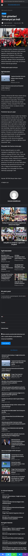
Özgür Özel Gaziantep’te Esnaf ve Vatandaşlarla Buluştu (18, 470)
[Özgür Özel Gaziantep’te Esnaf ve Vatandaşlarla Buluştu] (6, 471)
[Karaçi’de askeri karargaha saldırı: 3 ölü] (6, 464)
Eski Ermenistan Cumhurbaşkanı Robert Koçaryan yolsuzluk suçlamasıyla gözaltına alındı (18, 443)
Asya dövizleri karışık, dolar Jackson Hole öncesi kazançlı (7, 267)
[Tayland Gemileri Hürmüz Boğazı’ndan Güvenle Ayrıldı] (5, 78)
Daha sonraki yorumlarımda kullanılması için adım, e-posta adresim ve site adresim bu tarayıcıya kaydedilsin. (13, 336)
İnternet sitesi (4, 328)
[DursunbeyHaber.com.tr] (14, 5)
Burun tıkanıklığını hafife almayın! (11, 450)
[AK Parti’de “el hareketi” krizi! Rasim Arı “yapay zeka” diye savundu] (6, 479)
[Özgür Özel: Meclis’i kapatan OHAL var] (6, 376)
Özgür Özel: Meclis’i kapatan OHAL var (16, 375)
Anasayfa (5, 10)
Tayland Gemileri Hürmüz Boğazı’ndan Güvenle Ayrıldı (18, 78)
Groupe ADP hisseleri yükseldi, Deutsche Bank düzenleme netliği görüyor (7, 276)
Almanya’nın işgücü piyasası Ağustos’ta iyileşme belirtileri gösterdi (13, 393)
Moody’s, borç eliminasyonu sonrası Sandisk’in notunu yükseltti (7, 258)
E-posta (3, 322)
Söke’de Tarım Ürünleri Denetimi (19, 282)
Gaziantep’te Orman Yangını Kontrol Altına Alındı (17, 456)
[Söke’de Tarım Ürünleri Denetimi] (21, 277)
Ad (2, 316)
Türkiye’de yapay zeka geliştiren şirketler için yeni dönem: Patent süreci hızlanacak (13, 388)
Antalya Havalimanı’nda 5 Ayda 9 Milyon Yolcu (20, 257)
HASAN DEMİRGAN (8, 23)
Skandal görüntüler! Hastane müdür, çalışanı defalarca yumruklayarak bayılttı (13, 423)
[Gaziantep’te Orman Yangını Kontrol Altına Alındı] (6, 457)
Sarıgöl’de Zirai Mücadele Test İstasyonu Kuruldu (20, 266)
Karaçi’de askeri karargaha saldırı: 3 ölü (18, 463)
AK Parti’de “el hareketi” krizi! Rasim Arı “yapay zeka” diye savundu (18, 478)
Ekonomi (10, 10)
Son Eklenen (14, 350)
